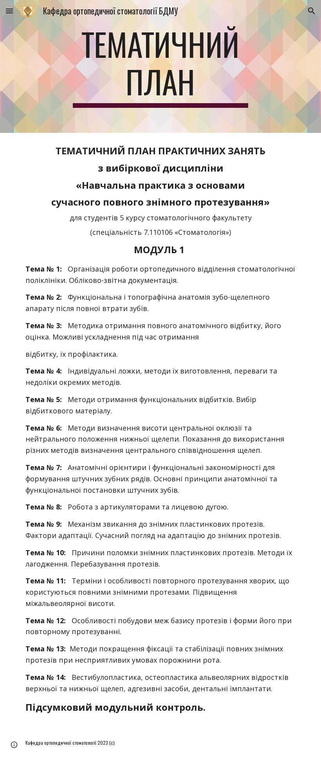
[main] (161, 66)
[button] (9, 10)
